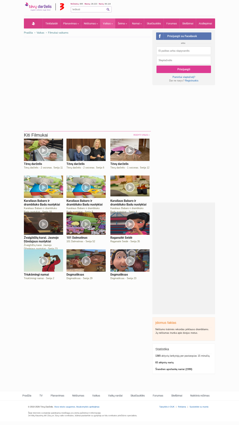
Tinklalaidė (51, 23)
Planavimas (70, 23)
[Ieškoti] (108, 9)
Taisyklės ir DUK (166, 407)
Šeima (121, 23)
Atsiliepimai (205, 23)
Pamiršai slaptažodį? (184, 77)
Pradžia (33, 23)
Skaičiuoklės (154, 23)
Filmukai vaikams (58, 32)
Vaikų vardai (115, 395)
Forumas (171, 23)
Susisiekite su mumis (199, 407)
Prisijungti (183, 69)
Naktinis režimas (199, 395)
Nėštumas (90, 23)
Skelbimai (187, 23)
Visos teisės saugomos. (65, 407)
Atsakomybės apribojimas (88, 407)
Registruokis (191, 80)
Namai (136, 23)
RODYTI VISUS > (142, 135)
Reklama (182, 407)
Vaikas (107, 23)
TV (41, 395)
